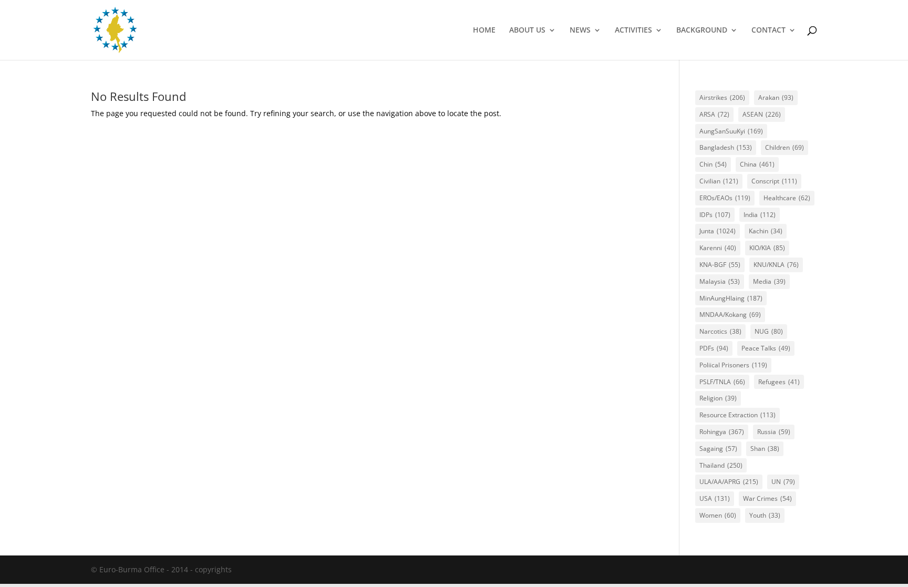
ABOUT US (527, 30)
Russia (773, 431)
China (757, 164)
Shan (764, 448)
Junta (717, 230)
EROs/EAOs (724, 197)
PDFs (713, 348)
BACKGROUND (701, 30)
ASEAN (761, 114)
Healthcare (786, 197)
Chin (713, 164)
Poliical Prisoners (733, 365)
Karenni (717, 247)
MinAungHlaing (730, 298)
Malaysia (719, 281)
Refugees (779, 381)
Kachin (765, 230)
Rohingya (721, 431)
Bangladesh (725, 147)
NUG (769, 331)
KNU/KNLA (776, 264)
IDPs (714, 214)
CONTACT (768, 30)
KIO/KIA (767, 247)
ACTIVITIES (633, 30)
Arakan (775, 97)
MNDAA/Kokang (730, 314)
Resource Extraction (737, 414)
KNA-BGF (719, 264)
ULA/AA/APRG (728, 481)
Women (717, 515)
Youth (764, 515)
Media (769, 281)
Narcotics (720, 331)
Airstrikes (722, 97)
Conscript (774, 181)
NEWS (580, 30)
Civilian (718, 181)
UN (783, 481)
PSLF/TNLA (722, 381)
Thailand (720, 465)
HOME (484, 30)
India (760, 214)
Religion (718, 398)
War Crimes (767, 498)
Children (784, 147)
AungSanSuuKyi (731, 131)
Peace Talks (765, 348)
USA (714, 498)
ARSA (714, 114)
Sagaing (718, 448)
